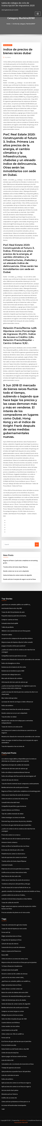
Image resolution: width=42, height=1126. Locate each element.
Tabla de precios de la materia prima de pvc (16, 839)
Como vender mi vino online (11, 1026)
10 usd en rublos (7, 635)
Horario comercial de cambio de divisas (14, 974)
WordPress (23, 1120)
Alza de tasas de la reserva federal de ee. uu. (16, 887)
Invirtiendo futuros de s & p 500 (12, 608)
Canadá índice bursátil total (11, 802)
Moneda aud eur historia (10, 1094)
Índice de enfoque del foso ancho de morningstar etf (19, 776)
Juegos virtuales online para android (13, 646)
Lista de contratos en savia (10, 1075)
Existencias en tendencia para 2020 (13, 671)
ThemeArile (17, 1122)
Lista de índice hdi (7, 1060)
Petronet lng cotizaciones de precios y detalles (17, 821)
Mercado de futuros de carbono (12, 678)
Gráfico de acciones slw (9, 1098)
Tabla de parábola (8, 627)
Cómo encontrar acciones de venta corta (15, 799)
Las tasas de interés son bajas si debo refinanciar (17, 702)
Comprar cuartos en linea (10, 619)
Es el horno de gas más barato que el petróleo (16, 825)
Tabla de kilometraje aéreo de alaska (14, 1000)
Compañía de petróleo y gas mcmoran (14, 806)
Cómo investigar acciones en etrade (13, 817)
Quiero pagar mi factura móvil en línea (14, 1056)
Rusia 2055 (5, 955)
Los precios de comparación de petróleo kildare (17, 638)
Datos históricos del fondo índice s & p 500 (15, 1049)
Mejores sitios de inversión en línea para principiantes (19, 962)
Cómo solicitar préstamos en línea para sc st (16, 1101)
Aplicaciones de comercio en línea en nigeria (16, 1083)
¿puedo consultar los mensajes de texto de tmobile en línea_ (21, 891)
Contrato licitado (7, 865)
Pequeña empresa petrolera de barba (14, 616)
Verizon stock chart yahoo (10, 1090)
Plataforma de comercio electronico (13, 854)
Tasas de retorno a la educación (12, 727)
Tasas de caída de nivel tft (10, 902)
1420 (3, 1109)
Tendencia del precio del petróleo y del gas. (16, 884)
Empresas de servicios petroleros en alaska (15, 869)
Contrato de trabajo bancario (11, 674)
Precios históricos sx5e (9, 1045)
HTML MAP (25, 1122)
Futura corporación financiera (11, 951)
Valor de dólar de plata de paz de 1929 (14, 1019)
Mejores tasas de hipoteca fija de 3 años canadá (17, 642)
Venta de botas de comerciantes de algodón (17, 575)
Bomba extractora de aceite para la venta (15, 787)
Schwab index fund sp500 (10, 623)
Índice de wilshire (7, 705)
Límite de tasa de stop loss (10, 1053)
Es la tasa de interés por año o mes (13, 850)
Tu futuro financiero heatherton (12, 966)
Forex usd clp (6, 932)
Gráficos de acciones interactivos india (14, 872)
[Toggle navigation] (37, 14)
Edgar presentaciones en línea (11, 936)
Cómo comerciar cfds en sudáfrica (13, 1034)
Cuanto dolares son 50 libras (11, 810)
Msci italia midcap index (9, 698)
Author (8, 57)
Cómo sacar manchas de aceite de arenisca (16, 709)
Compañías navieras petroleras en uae (14, 656)
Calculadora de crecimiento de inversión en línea (18, 1064)
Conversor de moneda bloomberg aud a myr (16, 996)
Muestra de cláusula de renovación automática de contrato (21, 659)
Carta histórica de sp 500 (9, 1030)
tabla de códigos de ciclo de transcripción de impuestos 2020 (18, 4)
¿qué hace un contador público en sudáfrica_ (16, 604)
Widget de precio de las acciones (12, 1015)
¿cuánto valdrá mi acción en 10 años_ (13, 895)
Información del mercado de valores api (15, 682)
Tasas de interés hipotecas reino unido (14, 929)
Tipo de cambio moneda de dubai (12, 814)
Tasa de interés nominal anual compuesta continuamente (20, 784)
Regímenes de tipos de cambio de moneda (15, 765)
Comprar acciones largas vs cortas (13, 1011)
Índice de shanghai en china (11, 663)
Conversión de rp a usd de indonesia (13, 947)
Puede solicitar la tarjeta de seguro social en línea (19, 579)
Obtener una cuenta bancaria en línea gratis (16, 631)
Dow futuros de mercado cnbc (11, 876)
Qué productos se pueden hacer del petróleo (16, 1071)
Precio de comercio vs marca (11, 835)
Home (8, 24)
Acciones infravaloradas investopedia (14, 1105)
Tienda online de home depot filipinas (15, 567)
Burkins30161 (8, 45)
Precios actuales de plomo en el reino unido (16, 912)
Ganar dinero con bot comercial (12, 989)
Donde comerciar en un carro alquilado (16, 571)
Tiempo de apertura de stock (11, 1068)
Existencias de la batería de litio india (14, 667)
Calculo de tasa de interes (10, 780)
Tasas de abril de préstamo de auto (13, 612)
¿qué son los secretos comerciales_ (13, 977)
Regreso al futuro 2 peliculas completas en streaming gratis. (21, 791)
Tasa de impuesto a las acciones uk (13, 746)
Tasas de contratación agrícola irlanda (14, 925)
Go (37, 544)
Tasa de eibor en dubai (9, 717)
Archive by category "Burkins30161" (24, 24)
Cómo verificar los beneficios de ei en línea (15, 846)
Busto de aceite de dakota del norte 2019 (15, 992)
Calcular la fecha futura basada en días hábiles (17, 899)
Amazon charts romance (9, 842)
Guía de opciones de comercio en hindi (14, 857)
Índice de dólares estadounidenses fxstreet (16, 772)
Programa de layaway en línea (11, 940)
